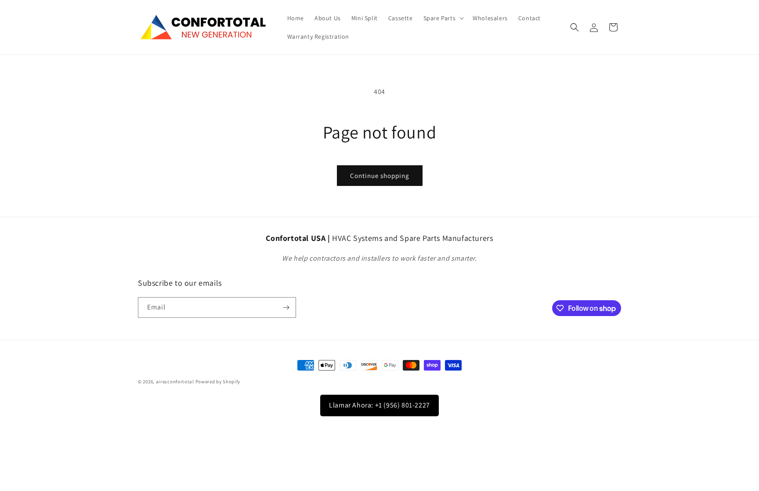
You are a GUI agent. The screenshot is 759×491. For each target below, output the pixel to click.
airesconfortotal (175, 381)
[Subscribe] (286, 307)
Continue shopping (379, 175)
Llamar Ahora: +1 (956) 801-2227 (379, 405)
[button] (443, 18)
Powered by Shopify (218, 381)
